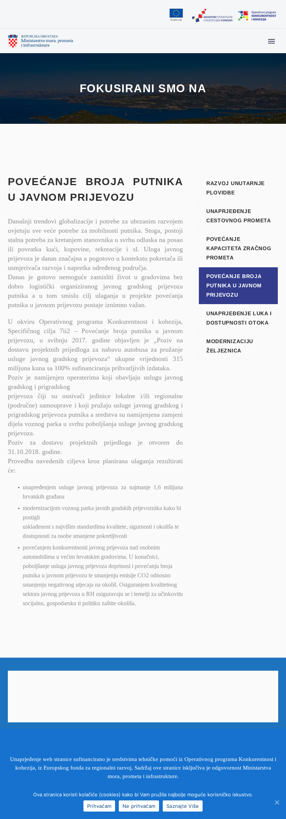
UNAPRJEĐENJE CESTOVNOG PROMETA (238, 215)
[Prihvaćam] (276, 802)
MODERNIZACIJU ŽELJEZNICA (229, 346)
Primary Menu (271, 41)
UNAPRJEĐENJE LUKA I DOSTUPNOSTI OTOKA (238, 318)
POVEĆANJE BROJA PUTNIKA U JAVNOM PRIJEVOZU (234, 285)
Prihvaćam (99, 806)
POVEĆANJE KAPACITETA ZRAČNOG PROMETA (238, 248)
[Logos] (221, 15)
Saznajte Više (182, 806)
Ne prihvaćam (139, 806)
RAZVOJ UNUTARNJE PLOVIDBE (235, 188)
